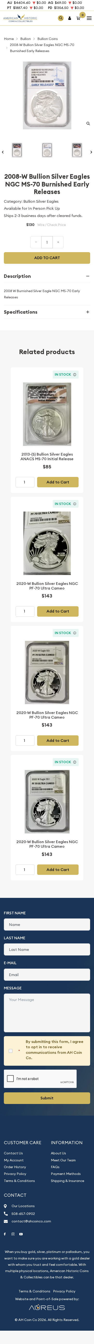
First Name (15, 913)
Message (13, 988)
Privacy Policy (15, 1174)
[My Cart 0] (79, 18)
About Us (58, 1153)
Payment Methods (66, 1174)
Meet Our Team (63, 1160)
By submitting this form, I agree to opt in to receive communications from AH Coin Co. (54, 1049)
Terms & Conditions (19, 1181)
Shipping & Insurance (67, 1181)
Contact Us (13, 1153)
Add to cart (47, 257)
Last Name (14, 937)
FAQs (55, 1167)
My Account (14, 1160)
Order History (15, 1167)
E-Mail (10, 962)
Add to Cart (58, 482)
